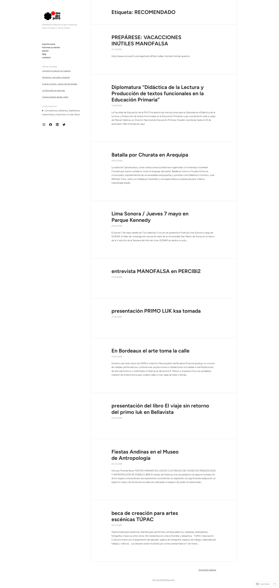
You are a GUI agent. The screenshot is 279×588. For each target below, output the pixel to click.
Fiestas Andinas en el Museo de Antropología (145, 455)
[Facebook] (50, 124)
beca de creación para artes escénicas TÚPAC (144, 516)
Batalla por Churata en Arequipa (149, 155)
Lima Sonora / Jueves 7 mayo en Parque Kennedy (149, 216)
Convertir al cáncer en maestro (56, 71)
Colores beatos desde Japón (55, 97)
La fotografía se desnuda (53, 90)
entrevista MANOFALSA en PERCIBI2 (156, 271)
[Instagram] (44, 124)
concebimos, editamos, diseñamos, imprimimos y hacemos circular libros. (61, 112)
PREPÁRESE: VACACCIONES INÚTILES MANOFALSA (146, 40)
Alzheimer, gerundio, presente (56, 77)
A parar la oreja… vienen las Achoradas (59, 84)
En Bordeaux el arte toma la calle (150, 351)
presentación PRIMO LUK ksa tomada (156, 311)
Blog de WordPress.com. (164, 580)
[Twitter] (64, 124)
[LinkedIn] (57, 124)
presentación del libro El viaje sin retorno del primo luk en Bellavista (160, 409)
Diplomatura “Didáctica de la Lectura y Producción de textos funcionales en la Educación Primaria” (157, 93)
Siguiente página (207, 570)
